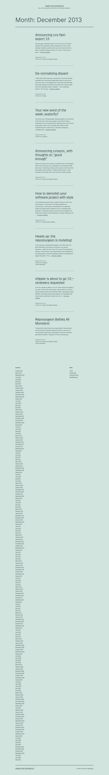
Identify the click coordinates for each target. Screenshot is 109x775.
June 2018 (18, 429)
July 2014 (18, 526)
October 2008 (19, 675)
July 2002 (18, 755)
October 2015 (19, 494)
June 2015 (18, 502)
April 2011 (18, 610)
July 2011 (17, 604)
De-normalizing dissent (51, 73)
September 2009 (19, 651)
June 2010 (18, 632)
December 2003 (19, 727)
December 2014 (19, 515)
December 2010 (19, 619)
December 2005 (19, 699)
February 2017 (19, 463)
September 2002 (19, 753)
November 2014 (19, 517)
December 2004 (19, 714)
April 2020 (18, 383)
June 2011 (18, 606)
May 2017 (18, 457)
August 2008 (18, 679)
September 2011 (19, 599)
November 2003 (19, 729)
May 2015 (18, 504)
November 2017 (19, 444)
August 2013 (18, 550)
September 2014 (19, 522)
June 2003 (18, 740)
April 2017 (18, 459)
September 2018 (19, 422)
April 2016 (18, 481)
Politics (44, 95)
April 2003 (18, 744)
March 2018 (18, 435)
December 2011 (19, 593)
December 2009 (19, 645)
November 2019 (19, 394)
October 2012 (19, 571)
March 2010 (18, 638)
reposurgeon (42, 264)
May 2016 (18, 478)
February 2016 (19, 485)
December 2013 (19, 541)
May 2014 (18, 530)
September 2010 (19, 625)
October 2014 (19, 520)
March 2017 (18, 461)
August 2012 (18, 576)
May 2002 (18, 759)
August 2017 (18, 450)
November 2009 (19, 647)
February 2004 (19, 723)
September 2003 (19, 733)
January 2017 (19, 465)
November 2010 (19, 621)
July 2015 (17, 500)
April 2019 (18, 407)
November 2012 (19, 569)
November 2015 (19, 491)
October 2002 (19, 751)
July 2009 (18, 656)
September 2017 (19, 448)
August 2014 (18, 524)
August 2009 (18, 653)
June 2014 (18, 528)
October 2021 (19, 370)
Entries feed (73, 373)
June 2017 (18, 455)
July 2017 (17, 453)
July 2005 (18, 707)
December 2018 (19, 416)
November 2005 (19, 701)
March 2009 (18, 664)
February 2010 (19, 640)
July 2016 (17, 474)
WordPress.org (74, 377)
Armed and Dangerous (54, 6)
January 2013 (19, 565)
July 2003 (18, 738)
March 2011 (18, 612)
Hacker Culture (46, 222)
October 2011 (19, 597)
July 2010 (17, 630)
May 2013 (18, 556)
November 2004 (19, 716)
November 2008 (19, 673)
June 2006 (18, 686)
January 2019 (19, 414)
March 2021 (18, 373)
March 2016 (18, 483)
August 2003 (18, 736)
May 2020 (18, 381)
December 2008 (19, 671)
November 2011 (19, 595)
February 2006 (19, 694)
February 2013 (19, 563)
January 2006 (19, 697)
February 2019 (19, 411)
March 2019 (18, 409)
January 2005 (19, 712)
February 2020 (19, 388)
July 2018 (17, 427)
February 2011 (19, 615)
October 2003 (19, 731)
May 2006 (18, 688)
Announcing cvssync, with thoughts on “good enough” (54, 155)
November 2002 (19, 749)
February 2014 (19, 537)
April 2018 (18, 433)
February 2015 (19, 511)
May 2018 (18, 431)
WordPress (90, 768)
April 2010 (18, 636)
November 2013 (19, 543)
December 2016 (19, 468)
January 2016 (19, 487)
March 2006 (18, 692)
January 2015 (19, 513)
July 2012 (17, 578)
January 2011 (18, 617)
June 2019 (18, 403)
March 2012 (18, 586)
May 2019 (18, 405)
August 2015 (18, 498)
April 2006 (18, 690)
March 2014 (18, 535)
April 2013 (18, 558)
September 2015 (19, 496)
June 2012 (18, 580)
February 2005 (19, 710)
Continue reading (45, 52)
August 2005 (18, 705)
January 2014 (19, 539)
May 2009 (18, 660)
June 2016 (18, 476)
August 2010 (18, 628)
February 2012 (19, 589)
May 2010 (18, 634)
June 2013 (18, 554)
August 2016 (18, 472)
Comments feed (74, 375)
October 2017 (19, 446)
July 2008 (18, 682)
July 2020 (18, 377)
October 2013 (19, 545)
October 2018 (19, 420)
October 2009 (19, 649)
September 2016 (19, 470)
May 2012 (18, 582)
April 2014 (18, 532)
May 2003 (18, 742)
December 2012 (19, 567)
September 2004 (19, 720)
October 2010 (19, 623)
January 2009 (19, 669)
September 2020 (19, 375)
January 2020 (19, 390)
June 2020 (18, 379)
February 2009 (19, 666)
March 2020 (18, 386)
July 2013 (17, 552)
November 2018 (19, 418)
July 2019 (17, 401)
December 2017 (19, 442)
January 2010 (19, 643)
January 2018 (19, 440)
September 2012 (19, 574)
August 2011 (18, 602)
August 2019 (18, 398)
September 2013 (19, 548)
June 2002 (18, 757)
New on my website (47, 59)
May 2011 (17, 608)
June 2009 (18, 658)
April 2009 (18, 662)
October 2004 (19, 718)
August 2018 (18, 424)
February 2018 (19, 437)
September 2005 (19, 703)
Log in (71, 370)
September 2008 (19, 677)
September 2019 (19, 396)
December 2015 (19, 489)
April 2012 (18, 584)
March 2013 (18, 561)
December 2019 (19, 392)
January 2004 (19, 725)
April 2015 (18, 507)
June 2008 (18, 684)
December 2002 (19, 746)
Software (55, 59)
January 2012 (19, 591)
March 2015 (18, 509)
